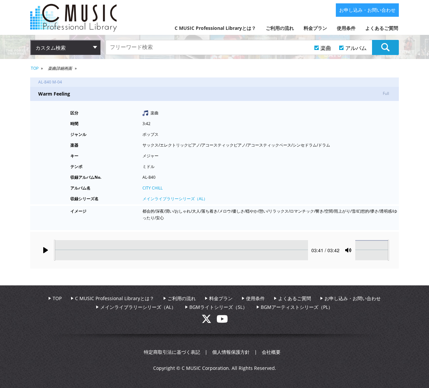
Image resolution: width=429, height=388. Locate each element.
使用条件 (346, 28)
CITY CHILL (152, 188)
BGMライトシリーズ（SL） (218, 307)
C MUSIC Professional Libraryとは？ (215, 28)
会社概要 (271, 352)
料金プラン (315, 28)
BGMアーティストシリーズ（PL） (297, 307)
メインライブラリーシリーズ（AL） (174, 199)
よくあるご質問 (381, 28)
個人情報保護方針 (231, 352)
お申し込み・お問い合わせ (367, 10)
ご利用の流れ (280, 28)
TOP (35, 68)
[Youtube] (222, 321)
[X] (209, 321)
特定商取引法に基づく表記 (172, 352)
